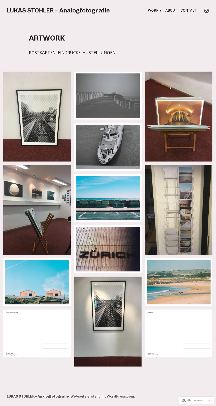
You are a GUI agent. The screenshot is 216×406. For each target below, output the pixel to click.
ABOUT (171, 10)
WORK (153, 10)
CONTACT (189, 10)
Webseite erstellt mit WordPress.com (102, 396)
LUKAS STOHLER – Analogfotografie (58, 10)
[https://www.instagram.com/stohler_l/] (206, 10)
